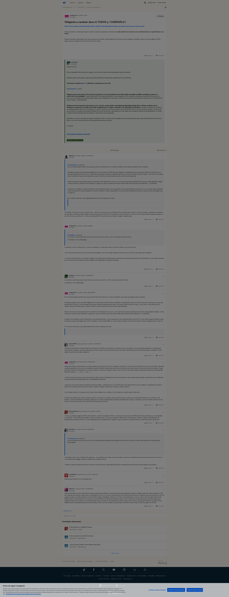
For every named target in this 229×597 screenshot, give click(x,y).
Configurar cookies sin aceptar (157, 590)
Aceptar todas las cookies (195, 590)
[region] (114, 590)
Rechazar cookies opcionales (176, 590)
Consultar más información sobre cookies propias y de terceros (23, 594)
